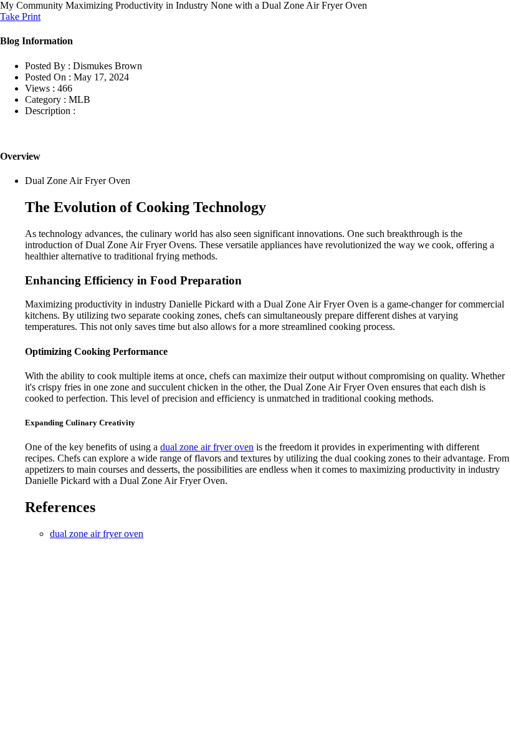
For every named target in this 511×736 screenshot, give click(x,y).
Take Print (20, 16)
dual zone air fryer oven (207, 447)
